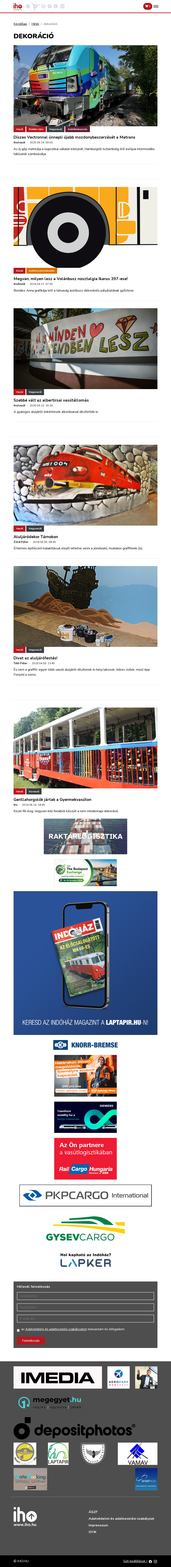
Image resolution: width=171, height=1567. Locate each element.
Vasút (19, 129)
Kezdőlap (20, 24)
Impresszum (98, 1525)
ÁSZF (93, 1512)
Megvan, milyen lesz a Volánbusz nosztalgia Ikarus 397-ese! (71, 279)
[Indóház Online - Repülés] (35, 6)
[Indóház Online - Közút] (43, 6)
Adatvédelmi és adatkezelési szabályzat (121, 1518)
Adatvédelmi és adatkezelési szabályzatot (56, 1329)
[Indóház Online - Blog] (50, 6)
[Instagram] (155, 1561)
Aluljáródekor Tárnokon (36, 537)
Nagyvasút (55, 129)
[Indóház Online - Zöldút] (56, 6)
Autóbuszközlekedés (42, 270)
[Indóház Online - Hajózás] (62, 6)
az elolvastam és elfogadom (72, 1329)
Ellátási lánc (36, 129)
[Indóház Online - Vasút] (28, 6)
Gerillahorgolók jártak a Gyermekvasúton (52, 799)
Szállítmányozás (77, 129)
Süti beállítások (134, 1561)
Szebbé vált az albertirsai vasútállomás (51, 400)
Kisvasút (34, 791)
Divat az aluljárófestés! (35, 658)
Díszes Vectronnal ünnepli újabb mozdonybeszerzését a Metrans (74, 137)
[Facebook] (150, 1561)
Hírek (35, 24)
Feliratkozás (31, 1340)
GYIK (92, 1532)
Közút (19, 270)
